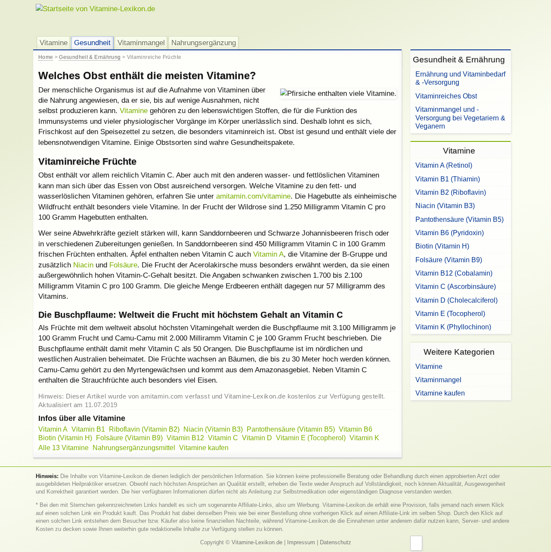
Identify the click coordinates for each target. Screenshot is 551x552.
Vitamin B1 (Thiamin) (447, 179)
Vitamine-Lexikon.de (257, 542)
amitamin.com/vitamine (253, 196)
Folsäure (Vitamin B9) (129, 438)
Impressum (301, 542)
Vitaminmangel (141, 42)
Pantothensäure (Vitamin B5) (291, 429)
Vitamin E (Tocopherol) (311, 438)
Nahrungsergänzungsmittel (134, 447)
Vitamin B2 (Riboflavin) (450, 192)
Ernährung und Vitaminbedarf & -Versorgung (460, 78)
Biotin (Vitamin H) (65, 438)
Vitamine (54, 42)
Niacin (83, 265)
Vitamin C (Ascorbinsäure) (455, 286)
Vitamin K (364, 438)
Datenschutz (335, 542)
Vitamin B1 (88, 429)
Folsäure (123, 265)
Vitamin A (268, 254)
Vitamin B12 (185, 438)
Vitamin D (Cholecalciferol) (456, 300)
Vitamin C (223, 438)
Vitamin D (257, 438)
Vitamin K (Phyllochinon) (453, 327)
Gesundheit (92, 42)
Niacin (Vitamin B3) (213, 429)
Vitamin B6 (355, 429)
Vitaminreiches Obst (446, 96)
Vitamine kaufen (204, 447)
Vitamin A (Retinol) (443, 165)
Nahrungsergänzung (203, 42)
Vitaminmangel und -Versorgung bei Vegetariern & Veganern (460, 117)
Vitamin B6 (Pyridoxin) (449, 232)
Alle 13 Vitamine (63, 447)
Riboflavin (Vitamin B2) (144, 429)
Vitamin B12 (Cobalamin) (453, 273)
